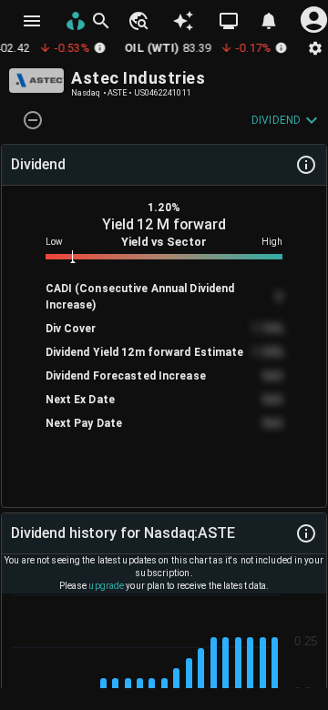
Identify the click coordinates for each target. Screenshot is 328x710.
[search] (101, 21)
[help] (306, 165)
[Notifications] (269, 21)
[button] (137, 20)
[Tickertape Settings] (315, 47)
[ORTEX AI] (183, 21)
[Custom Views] (228, 21)
